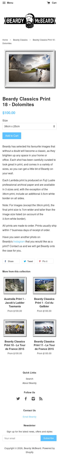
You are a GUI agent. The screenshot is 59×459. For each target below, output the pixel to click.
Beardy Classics (20, 39)
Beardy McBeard (32, 448)
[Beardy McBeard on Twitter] (18, 399)
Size (5, 120)
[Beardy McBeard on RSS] (41, 399)
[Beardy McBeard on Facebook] (26, 399)
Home (5, 39)
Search (29, 378)
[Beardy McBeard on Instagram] (33, 399)
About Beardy (29, 383)
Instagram (19, 241)
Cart (54, 2)
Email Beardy (29, 416)
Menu (9, 2)
